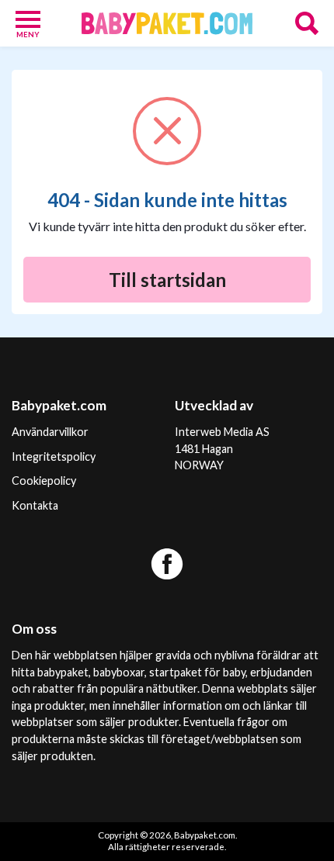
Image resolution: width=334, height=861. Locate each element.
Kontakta (35, 505)
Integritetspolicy (54, 456)
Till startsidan (167, 279)
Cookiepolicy (44, 480)
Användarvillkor (50, 431)
